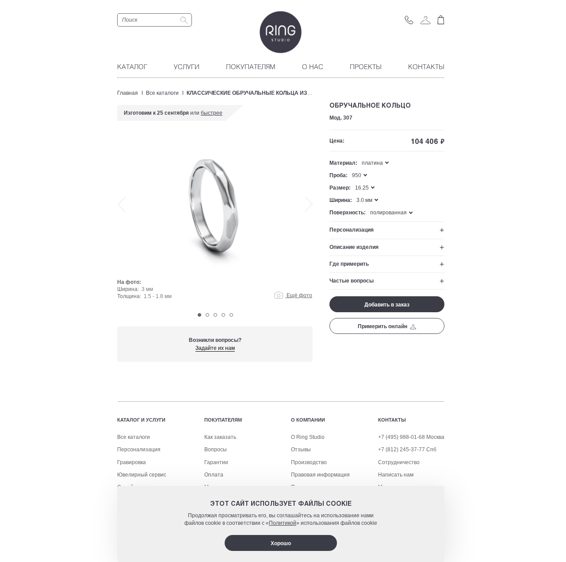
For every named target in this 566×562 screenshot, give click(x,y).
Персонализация (351, 230)
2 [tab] (207, 315)
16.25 (362, 188)
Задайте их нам (215, 348)
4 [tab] (223, 315)
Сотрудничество (399, 462)
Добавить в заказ (386, 305)
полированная (388, 212)
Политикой (282, 523)
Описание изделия (354, 247)
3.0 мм (364, 200)
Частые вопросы (351, 281)
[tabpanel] (215, 222)
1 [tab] (199, 315)
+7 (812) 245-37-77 (401, 449)
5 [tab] (231, 315)
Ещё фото (298, 295)
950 (356, 175)
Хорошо (281, 543)
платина (372, 163)
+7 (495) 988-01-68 (401, 437)
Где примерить (349, 264)
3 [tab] (215, 315)
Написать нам (395, 475)
